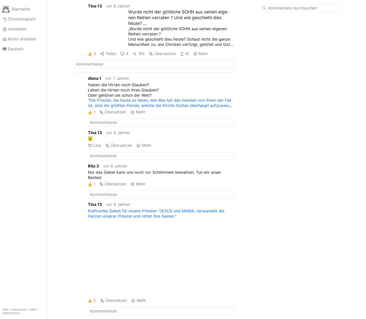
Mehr (203, 53)
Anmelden (17, 28)
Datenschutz (10, 313)
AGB (32, 309)
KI (187, 53)
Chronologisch (21, 18)
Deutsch (15, 48)
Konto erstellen (22, 38)
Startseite (20, 8)
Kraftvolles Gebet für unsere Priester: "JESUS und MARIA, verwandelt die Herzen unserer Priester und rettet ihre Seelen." (156, 213)
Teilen (110, 53)
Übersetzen (165, 53)
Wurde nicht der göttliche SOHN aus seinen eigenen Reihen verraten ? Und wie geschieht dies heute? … (178, 17)
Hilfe (5, 309)
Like (97, 145)
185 (141, 53)
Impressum (19, 309)
